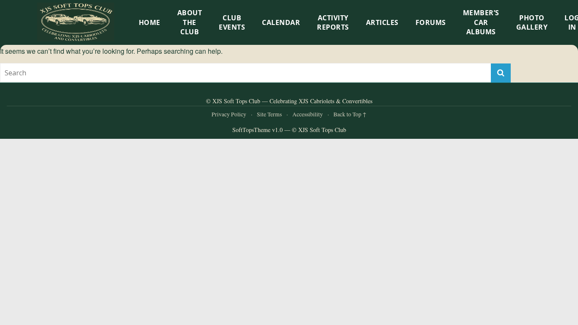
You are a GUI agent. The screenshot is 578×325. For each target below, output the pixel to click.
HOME (149, 22)
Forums (431, 22)
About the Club (189, 22)
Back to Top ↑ (349, 114)
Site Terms (269, 114)
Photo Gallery (532, 22)
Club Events (232, 22)
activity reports (333, 22)
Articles (382, 22)
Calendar (281, 22)
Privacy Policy (229, 114)
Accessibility (307, 114)
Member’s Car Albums (481, 22)
